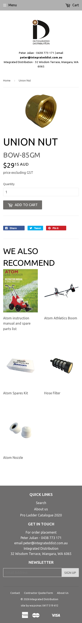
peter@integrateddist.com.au (41, 57)
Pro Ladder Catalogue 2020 (41, 515)
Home (7, 80)
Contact (15, 592)
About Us (63, 592)
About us (41, 509)
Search (41, 503)
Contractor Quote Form (38, 592)
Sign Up (70, 572)
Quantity (9, 184)
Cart (75, 5)
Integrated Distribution (44, 599)
